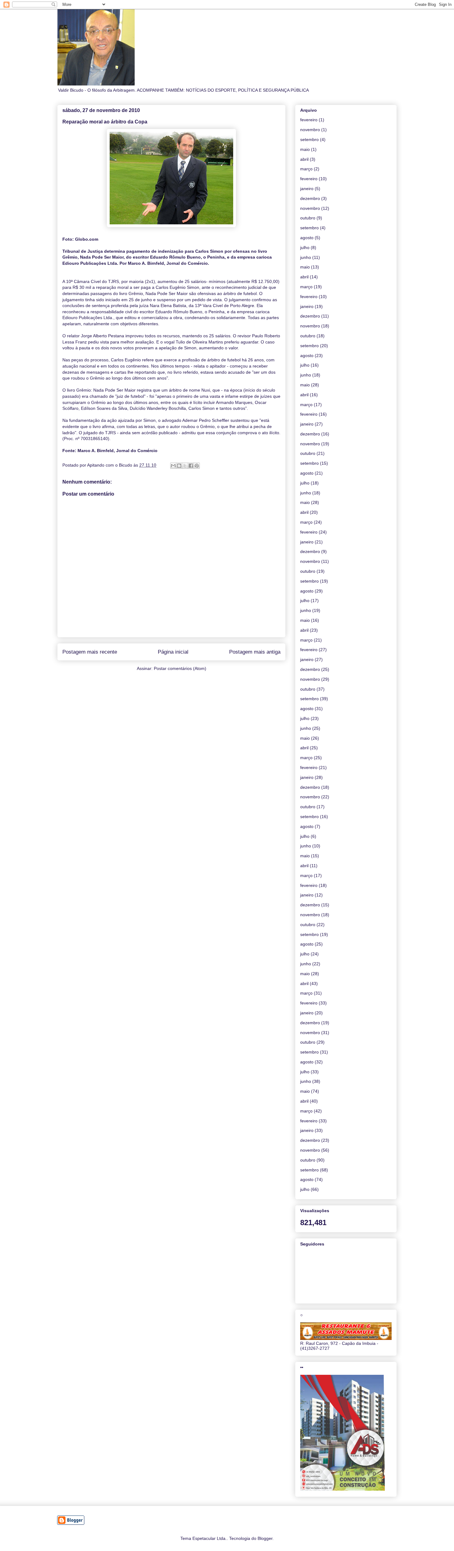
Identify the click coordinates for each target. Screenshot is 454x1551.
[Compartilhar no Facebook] (191, 466)
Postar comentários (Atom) (180, 668)
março (306, 168)
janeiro (306, 188)
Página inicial (173, 652)
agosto (306, 237)
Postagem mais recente (89, 652)
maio (305, 149)
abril (304, 159)
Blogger (265, 1538)
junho (305, 257)
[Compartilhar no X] (185, 466)
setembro (309, 139)
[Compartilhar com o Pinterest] (197, 466)
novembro (310, 129)
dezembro (310, 198)
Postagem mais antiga (254, 652)
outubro (307, 217)
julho (304, 247)
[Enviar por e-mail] (173, 466)
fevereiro (308, 119)
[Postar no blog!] (179, 466)
